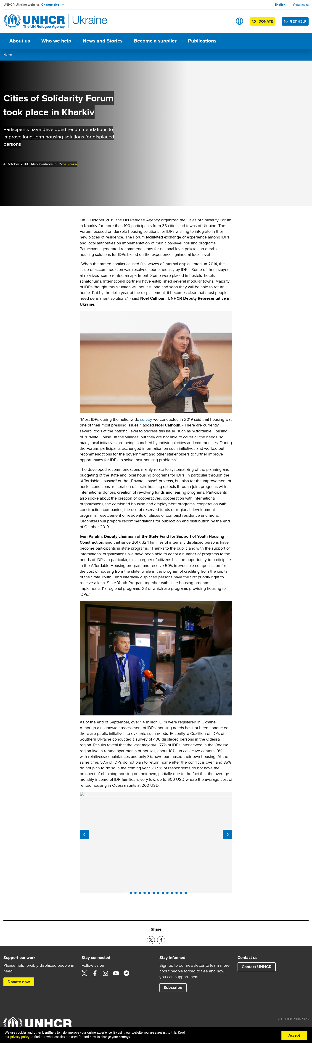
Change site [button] (50, 4)
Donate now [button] (19, 982)
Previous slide (84, 834)
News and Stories (102, 41)
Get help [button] (298, 21)
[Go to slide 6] (150, 894)
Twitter (84, 973)
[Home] (35, 21)
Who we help (56, 41)
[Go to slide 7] (155, 894)
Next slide (227, 834)
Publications (202, 41)
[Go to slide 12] (177, 894)
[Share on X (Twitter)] (151, 940)
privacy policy (19, 1037)
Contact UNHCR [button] (257, 967)
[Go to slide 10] (168, 894)
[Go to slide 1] (127, 894)
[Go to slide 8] (159, 894)
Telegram (127, 973)
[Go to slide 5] (145, 894)
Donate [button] (266, 21)
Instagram (105, 973)
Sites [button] (239, 21)
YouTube (116, 973)
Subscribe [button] (173, 987)
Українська (301, 4)
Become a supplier (155, 41)
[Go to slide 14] (187, 894)
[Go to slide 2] (132, 894)
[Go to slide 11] (173, 894)
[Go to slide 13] (182, 894)
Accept (294, 1035)
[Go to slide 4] (141, 894)
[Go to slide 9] (164, 894)
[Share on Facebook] (161, 940)
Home (7, 54)
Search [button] (225, 21)
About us (19, 41)
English (280, 4)
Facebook (95, 973)
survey (146, 419)
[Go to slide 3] (136, 894)
